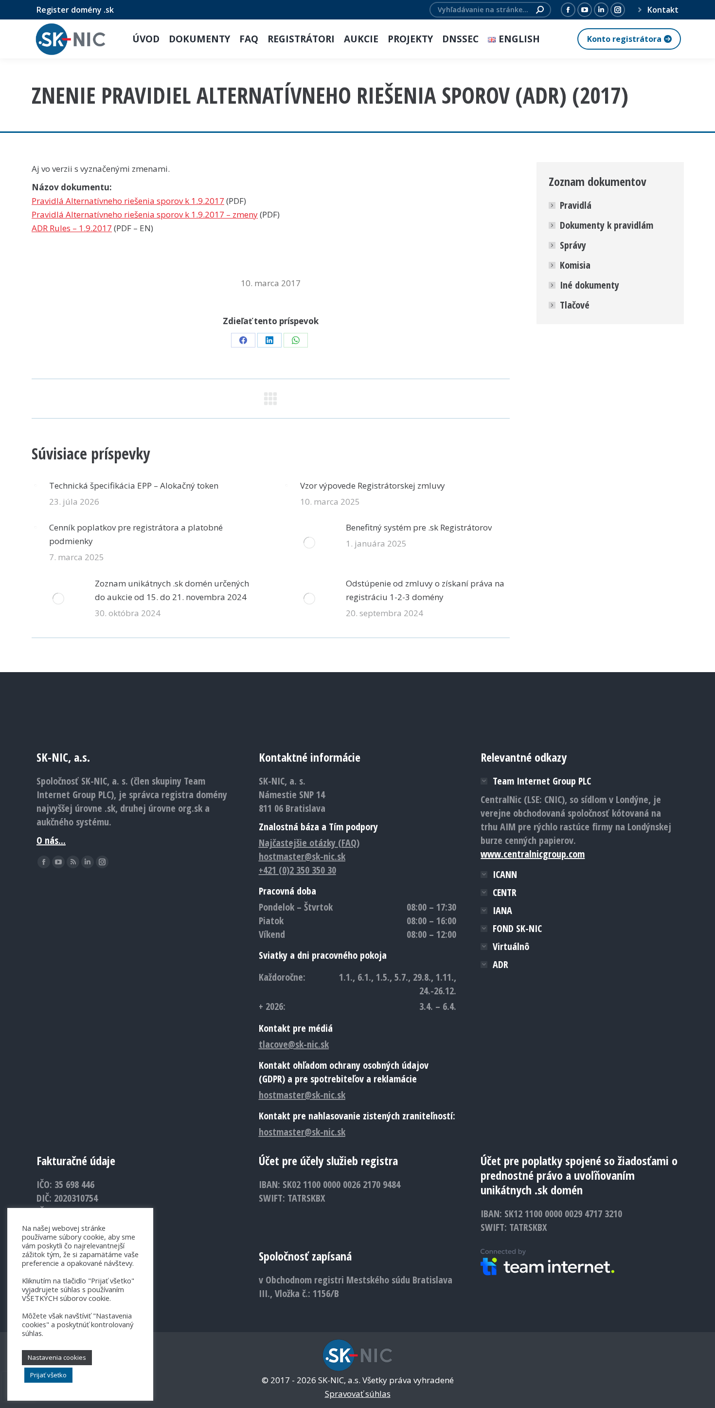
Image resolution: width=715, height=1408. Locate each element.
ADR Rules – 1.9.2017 (72, 228)
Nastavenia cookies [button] (57, 1357)
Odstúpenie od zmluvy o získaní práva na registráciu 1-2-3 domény (425, 590)
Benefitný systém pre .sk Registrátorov (419, 527)
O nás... (51, 840)
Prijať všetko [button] (48, 1375)
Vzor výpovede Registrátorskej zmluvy (372, 485)
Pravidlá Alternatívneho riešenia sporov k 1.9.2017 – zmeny (145, 214)
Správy (573, 245)
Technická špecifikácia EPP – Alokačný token (133, 485)
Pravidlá (575, 205)
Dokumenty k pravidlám (606, 225)
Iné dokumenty (589, 285)
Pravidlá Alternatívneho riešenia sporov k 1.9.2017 (128, 200)
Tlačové (575, 304)
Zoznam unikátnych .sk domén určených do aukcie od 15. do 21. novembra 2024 (172, 590)
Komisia (575, 265)
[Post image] (35, 485)
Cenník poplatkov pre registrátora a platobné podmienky (136, 534)
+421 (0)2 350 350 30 (297, 870)
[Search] (540, 10)
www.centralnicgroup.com (533, 853)
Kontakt (663, 9)
